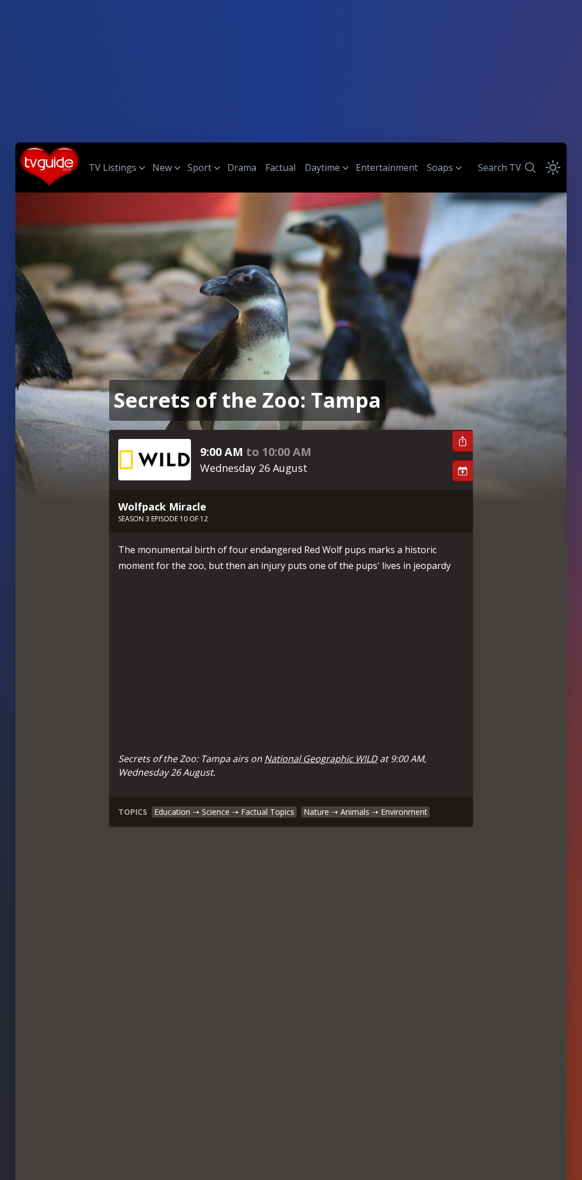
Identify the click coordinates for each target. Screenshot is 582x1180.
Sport (199, 167)
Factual (280, 167)
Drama (241, 167)
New (162, 167)
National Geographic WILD (320, 758)
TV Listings (112, 167)
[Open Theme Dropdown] (553, 167)
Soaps (440, 167)
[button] (462, 441)
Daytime (322, 167)
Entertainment (387, 167)
